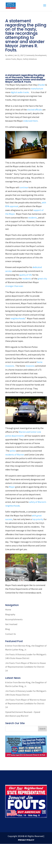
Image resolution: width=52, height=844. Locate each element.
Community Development (35, 55)
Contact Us (10, 634)
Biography (10, 614)
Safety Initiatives (30, 59)
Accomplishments (14, 619)
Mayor (19, 59)
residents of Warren (14, 454)
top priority (37, 519)
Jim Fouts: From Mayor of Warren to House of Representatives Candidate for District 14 (25, 667)
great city (42, 278)
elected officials (34, 109)
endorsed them (30, 120)
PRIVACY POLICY (26, 839)
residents (32, 217)
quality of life (25, 274)
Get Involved (11, 624)
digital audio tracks (20, 92)
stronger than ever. (14, 286)
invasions (30, 365)
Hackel (41, 84)
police (13, 450)
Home (8, 609)
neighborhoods (17, 318)
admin (10, 55)
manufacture (37, 88)
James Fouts (10, 59)
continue (24, 187)
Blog (7, 629)
